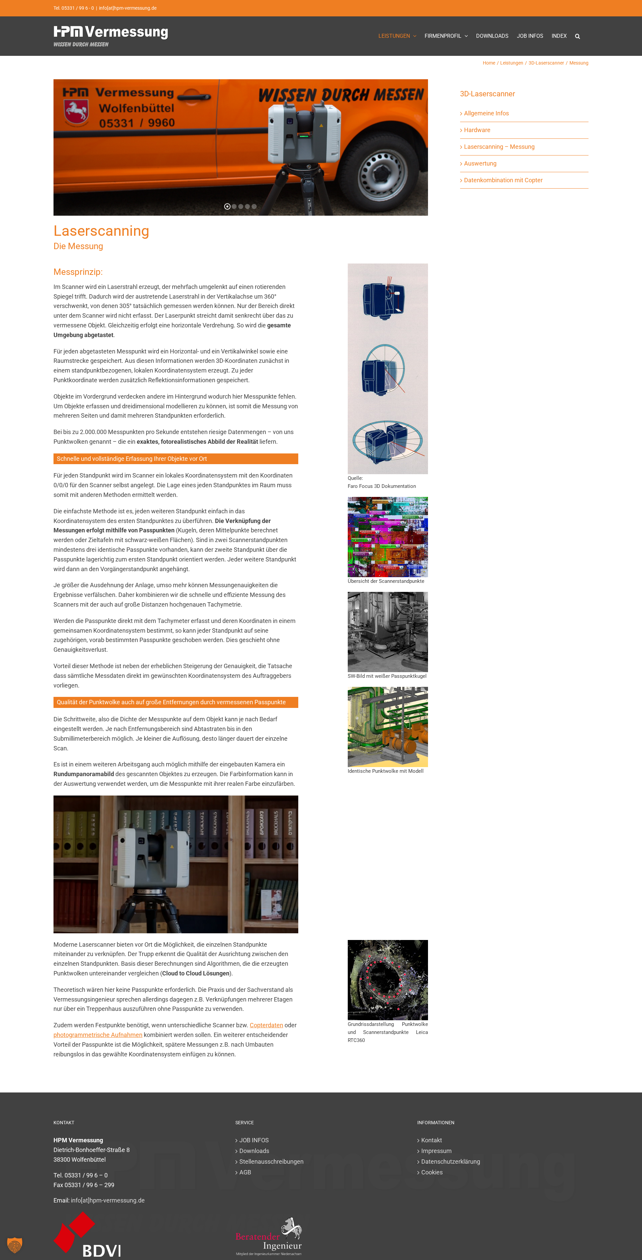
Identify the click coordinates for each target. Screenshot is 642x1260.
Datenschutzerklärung (450, 1161)
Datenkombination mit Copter (503, 180)
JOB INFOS (254, 1140)
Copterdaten (266, 1025)
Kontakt (431, 1140)
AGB (245, 1172)
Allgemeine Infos (486, 113)
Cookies (432, 1172)
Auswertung (480, 163)
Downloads (254, 1150)
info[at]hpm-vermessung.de (127, 8)
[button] (577, 36)
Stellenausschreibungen (271, 1161)
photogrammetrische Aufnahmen (98, 1034)
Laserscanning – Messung (499, 146)
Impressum (436, 1150)
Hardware (477, 129)
